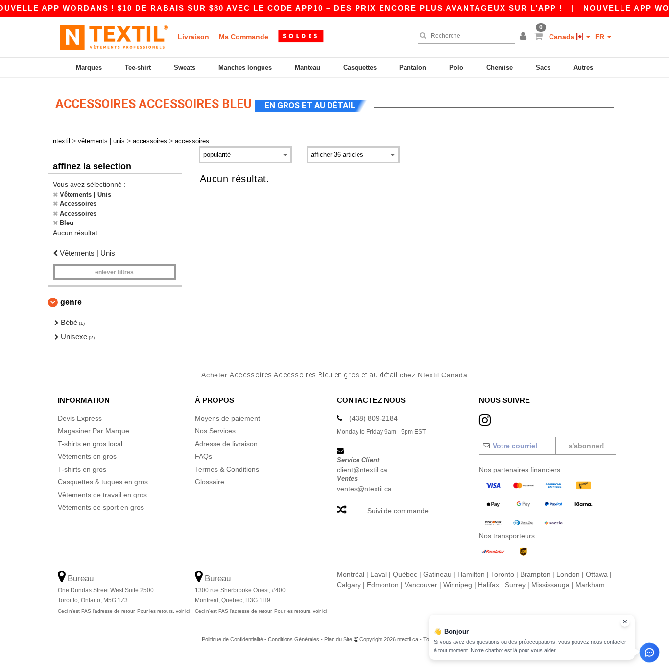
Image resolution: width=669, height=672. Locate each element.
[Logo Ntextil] (114, 36)
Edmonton (383, 585)
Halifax (488, 585)
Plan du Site (338, 639)
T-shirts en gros (82, 469)
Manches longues (245, 67)
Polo (456, 67)
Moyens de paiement (227, 418)
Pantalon (412, 67)
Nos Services (215, 431)
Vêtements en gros (87, 456)
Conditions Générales (293, 639)
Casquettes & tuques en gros (103, 482)
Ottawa (597, 574)
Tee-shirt (138, 67)
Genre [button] (71, 302)
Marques (89, 67)
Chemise (499, 67)
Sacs (543, 67)
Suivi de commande (398, 511)
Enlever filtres (114, 272)
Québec (405, 574)
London (568, 574)
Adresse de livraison (226, 444)
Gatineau (437, 574)
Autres (583, 67)
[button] (524, 37)
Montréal (350, 574)
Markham (590, 585)
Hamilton (471, 574)
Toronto (502, 574)
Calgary (349, 585)
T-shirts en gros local (90, 444)
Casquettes (360, 67)
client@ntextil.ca (362, 469)
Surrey (515, 585)
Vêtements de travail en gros (102, 494)
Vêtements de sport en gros (101, 507)
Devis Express (80, 418)
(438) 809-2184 (373, 418)
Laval (378, 574)
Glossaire (209, 482)
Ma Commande (243, 37)
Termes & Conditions (227, 469)
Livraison (193, 37)
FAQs (203, 456)
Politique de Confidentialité (232, 639)
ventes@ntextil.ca (364, 489)
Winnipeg (457, 585)
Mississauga (550, 585)
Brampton (535, 574)
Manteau (307, 67)
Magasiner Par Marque (93, 431)
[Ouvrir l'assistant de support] (649, 652)
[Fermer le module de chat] (625, 622)
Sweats (184, 67)
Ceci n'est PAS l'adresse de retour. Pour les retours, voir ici (124, 611)
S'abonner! (586, 445)
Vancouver (421, 585)
